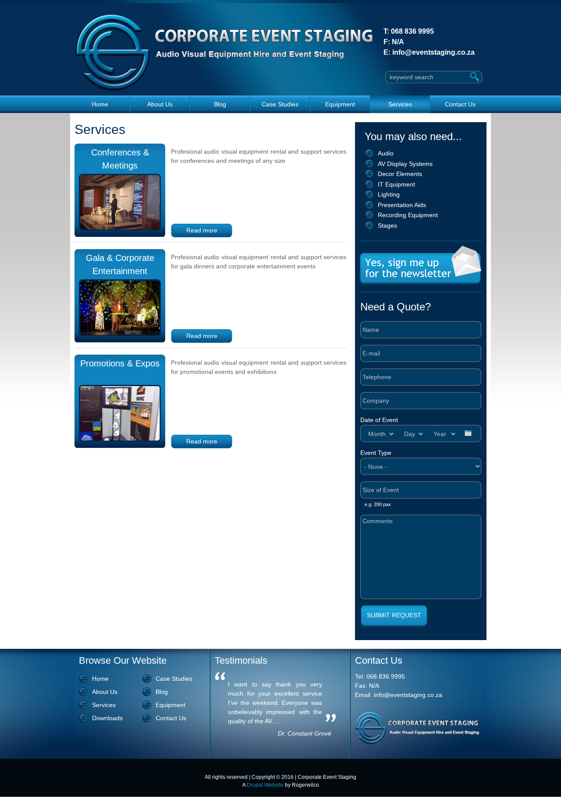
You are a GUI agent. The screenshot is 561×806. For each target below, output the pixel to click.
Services (400, 104)
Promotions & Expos (120, 363)
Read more (201, 230)
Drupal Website (265, 785)
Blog (220, 104)
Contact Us (460, 104)
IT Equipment (396, 184)
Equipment (340, 104)
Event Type (375, 452)
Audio (386, 153)
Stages (387, 225)
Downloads (107, 718)
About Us (160, 104)
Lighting (389, 194)
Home (100, 104)
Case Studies (280, 104)
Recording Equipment (408, 214)
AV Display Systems (405, 163)
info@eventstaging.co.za (433, 52)
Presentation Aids (402, 204)
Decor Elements (400, 173)
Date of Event (379, 419)
